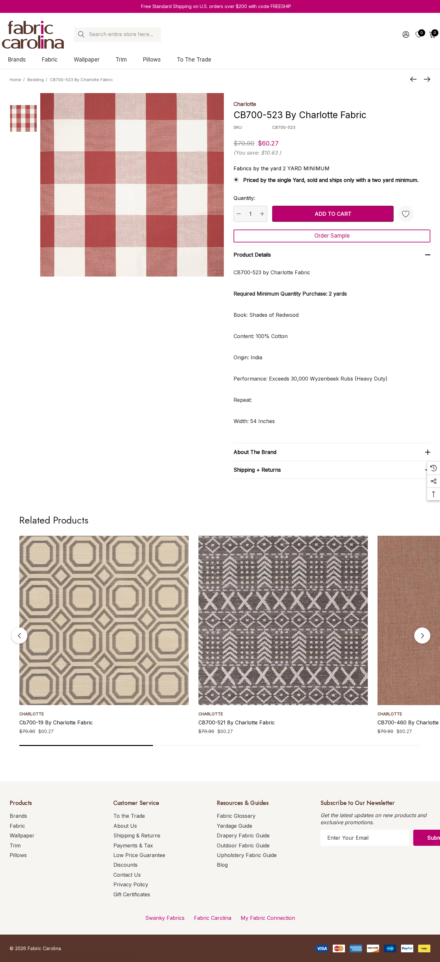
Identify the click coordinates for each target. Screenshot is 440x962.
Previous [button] (19, 635)
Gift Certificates (131, 894)
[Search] (81, 34)
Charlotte (245, 104)
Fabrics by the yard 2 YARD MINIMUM (282, 168)
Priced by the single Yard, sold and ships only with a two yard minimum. (330, 180)
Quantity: (244, 198)
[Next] (425, 79)
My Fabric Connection (268, 918)
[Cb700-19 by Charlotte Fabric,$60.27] (104, 620)
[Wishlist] (406, 214)
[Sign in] (405, 34)
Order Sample (332, 235)
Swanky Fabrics (165, 918)
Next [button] (422, 635)
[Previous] (415, 79)
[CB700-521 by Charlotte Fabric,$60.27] (283, 620)
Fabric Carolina (212, 918)
